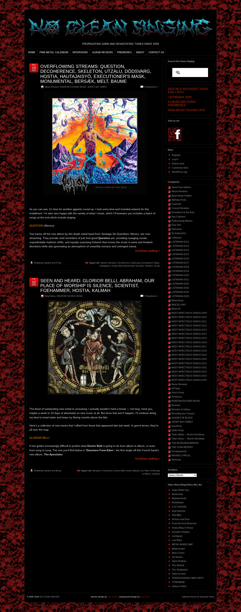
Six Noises (177, 557)
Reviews (176, 405)
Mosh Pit (176, 309)
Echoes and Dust (180, 519)
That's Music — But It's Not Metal (188, 438)
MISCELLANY (179, 304)
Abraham (96, 470)
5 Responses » (151, 87)
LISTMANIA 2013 (180, 246)
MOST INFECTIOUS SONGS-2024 (189, 376)
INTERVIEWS (80, 52)
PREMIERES (124, 52)
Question (140, 266)
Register (176, 155)
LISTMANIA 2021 (180, 279)
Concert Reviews (180, 208)
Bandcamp (177, 494)
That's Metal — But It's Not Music (188, 434)
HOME (31, 52)
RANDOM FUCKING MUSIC (73, 87)
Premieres (177, 396)
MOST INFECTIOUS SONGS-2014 (189, 334)
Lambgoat (177, 536)
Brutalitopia (178, 502)
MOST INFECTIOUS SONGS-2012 (189, 325)
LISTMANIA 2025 (180, 296)
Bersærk (112, 263)
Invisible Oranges (181, 532)
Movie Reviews (179, 384)
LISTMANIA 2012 (180, 241)
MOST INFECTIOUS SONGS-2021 (189, 363)
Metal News (50, 296)
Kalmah (135, 470)
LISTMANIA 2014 (180, 250)
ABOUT (140, 52)
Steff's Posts (178, 430)
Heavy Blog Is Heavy (182, 527)
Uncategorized (179, 451)
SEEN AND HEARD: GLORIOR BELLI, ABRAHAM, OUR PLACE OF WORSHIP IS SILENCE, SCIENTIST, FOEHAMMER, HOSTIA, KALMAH (97, 285)
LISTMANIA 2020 (180, 275)
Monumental (128, 266)
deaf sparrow (178, 511)
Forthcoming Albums (182, 221)
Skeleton (149, 266)
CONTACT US (156, 52)
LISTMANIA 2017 (180, 262)
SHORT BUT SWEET (97, 87)
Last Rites (177, 540)
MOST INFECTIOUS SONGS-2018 (189, 350)
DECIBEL (177, 515)
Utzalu (157, 266)
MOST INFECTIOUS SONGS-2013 (189, 329)
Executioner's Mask (150, 263)
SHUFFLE (177, 426)
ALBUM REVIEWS (102, 52)
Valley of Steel (179, 586)
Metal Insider (178, 548)
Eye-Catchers (178, 216)
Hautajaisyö (105, 266)
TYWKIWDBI (178, 582)
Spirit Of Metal (179, 561)
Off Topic (176, 388)
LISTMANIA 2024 (180, 292)
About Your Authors (181, 187)
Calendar (176, 204)
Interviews (177, 229)
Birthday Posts (179, 200)
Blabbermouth (179, 498)
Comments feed (180, 167)
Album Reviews (52, 87)
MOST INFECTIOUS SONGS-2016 (189, 342)
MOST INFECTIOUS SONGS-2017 (189, 346)
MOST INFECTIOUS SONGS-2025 (189, 380)
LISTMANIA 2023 (180, 288)
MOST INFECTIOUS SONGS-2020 (189, 359)
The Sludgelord (180, 569)
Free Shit (176, 225)
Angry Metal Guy (180, 490)
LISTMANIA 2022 (180, 283)
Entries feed (178, 163)
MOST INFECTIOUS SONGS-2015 (189, 338)
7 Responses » (151, 296)
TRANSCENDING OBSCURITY (188, 578)
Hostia (114, 266)
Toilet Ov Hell (178, 574)
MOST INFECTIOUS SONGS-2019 (189, 355)
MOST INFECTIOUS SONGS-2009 (189, 313)
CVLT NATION (179, 507)
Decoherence (123, 263)
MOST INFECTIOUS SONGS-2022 (189, 367)
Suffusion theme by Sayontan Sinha (198, 597)
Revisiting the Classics (183, 413)
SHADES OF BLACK (182, 417)
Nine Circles (178, 553)
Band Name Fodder (182, 195)
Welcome (176, 459)
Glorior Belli (119, 470)
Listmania (177, 237)
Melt (120, 266)
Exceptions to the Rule (183, 212)
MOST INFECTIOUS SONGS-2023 (189, 371)
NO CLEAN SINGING (49, 597)
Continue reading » (147, 250)
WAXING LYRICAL (181, 455)
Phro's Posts (178, 392)
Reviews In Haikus (181, 409)
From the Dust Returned (184, 523)
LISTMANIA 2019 (180, 271)
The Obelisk (178, 565)
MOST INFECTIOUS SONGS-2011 (189, 321)
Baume (104, 263)
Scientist (156, 474)
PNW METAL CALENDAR (54, 52)
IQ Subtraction (179, 233)
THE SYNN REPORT (182, 447)
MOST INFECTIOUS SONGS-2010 (189, 317)
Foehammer (107, 470)
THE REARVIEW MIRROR (185, 443)
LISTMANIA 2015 (180, 254)
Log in (175, 159)
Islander (47, 263)
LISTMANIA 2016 (180, 258)
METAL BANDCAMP (182, 544)
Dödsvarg (135, 263)
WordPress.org (179, 172)
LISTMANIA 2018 (180, 267)
